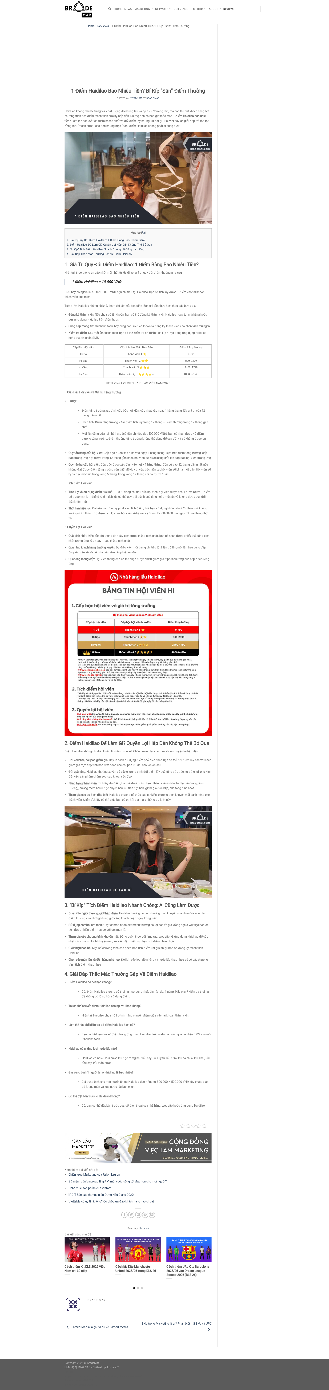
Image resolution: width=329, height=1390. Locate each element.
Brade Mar (152, 98)
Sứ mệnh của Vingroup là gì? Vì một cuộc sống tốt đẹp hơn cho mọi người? (118, 1181)
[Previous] (69, 1256)
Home (118, 8)
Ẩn (143, 232)
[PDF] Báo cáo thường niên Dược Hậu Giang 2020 (101, 1195)
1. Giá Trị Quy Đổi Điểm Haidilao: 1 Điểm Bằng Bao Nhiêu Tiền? (106, 240)
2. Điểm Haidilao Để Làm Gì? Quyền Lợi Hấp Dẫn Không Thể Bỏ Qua (109, 244)
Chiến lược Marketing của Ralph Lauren (94, 1174)
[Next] (206, 1256)
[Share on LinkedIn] (152, 1215)
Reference (181, 8)
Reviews (229, 8)
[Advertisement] (138, 59)
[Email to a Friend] (138, 1215)
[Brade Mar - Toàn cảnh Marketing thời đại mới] (84, 9)
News (128, 8)
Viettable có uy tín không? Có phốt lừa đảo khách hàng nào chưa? (111, 1201)
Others (198, 8)
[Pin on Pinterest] (145, 1215)
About (213, 8)
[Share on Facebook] (124, 1215)
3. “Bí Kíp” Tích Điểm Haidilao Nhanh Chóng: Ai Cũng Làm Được (106, 249)
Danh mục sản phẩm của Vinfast (90, 1188)
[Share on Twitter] (131, 1215)
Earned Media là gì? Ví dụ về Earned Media (99, 1327)
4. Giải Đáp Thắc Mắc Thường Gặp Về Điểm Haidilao (99, 254)
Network (161, 8)
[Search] (109, 9)
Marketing (142, 8)
